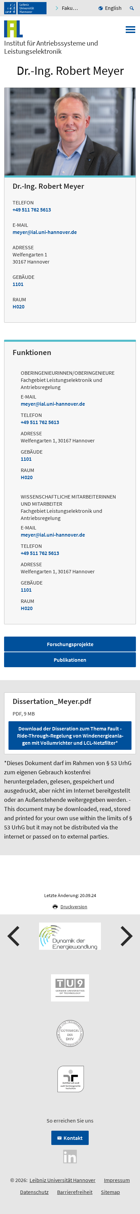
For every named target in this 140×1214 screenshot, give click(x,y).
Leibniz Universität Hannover (62, 1180)
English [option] (113, 7)
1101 (18, 284)
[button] (14, 936)
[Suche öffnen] (133, 8)
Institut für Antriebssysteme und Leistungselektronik (51, 47)
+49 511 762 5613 (32, 209)
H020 (18, 306)
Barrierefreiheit (74, 1191)
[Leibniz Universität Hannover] (25, 8)
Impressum (117, 1180)
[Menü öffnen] (130, 31)
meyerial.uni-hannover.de (45, 232)
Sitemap (110, 1191)
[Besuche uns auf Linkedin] (70, 1155)
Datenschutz (34, 1191)
